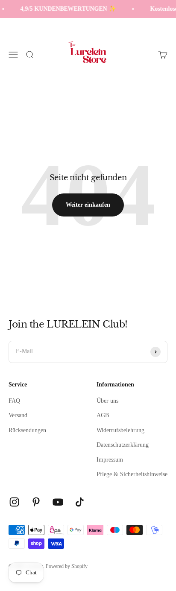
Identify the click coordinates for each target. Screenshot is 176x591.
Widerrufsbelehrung (120, 430)
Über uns (107, 401)
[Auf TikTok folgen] (79, 502)
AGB (103, 415)
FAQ (14, 401)
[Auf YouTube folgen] (58, 502)
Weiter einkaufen (88, 205)
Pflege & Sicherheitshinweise (132, 474)
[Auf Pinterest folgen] (36, 502)
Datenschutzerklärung (123, 445)
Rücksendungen (27, 430)
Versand (18, 415)
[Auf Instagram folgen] (14, 502)
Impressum (110, 459)
